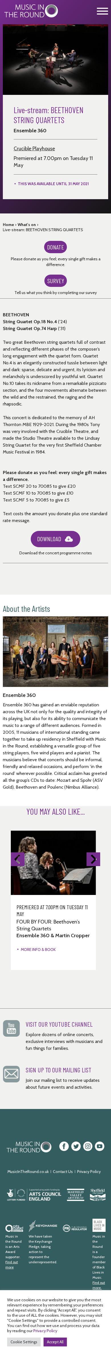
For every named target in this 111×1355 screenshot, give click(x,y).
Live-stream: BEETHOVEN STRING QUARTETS (43, 229)
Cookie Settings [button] (24, 1342)
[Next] (93, 859)
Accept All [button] (55, 1342)
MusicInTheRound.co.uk (28, 1171)
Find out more (11, 1264)
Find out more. (98, 1285)
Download (49, 538)
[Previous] (17, 859)
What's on (27, 224)
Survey (55, 280)
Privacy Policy (89, 1171)
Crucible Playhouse (34, 148)
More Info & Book (38, 949)
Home (8, 224)
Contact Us (63, 1171)
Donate (55, 247)
